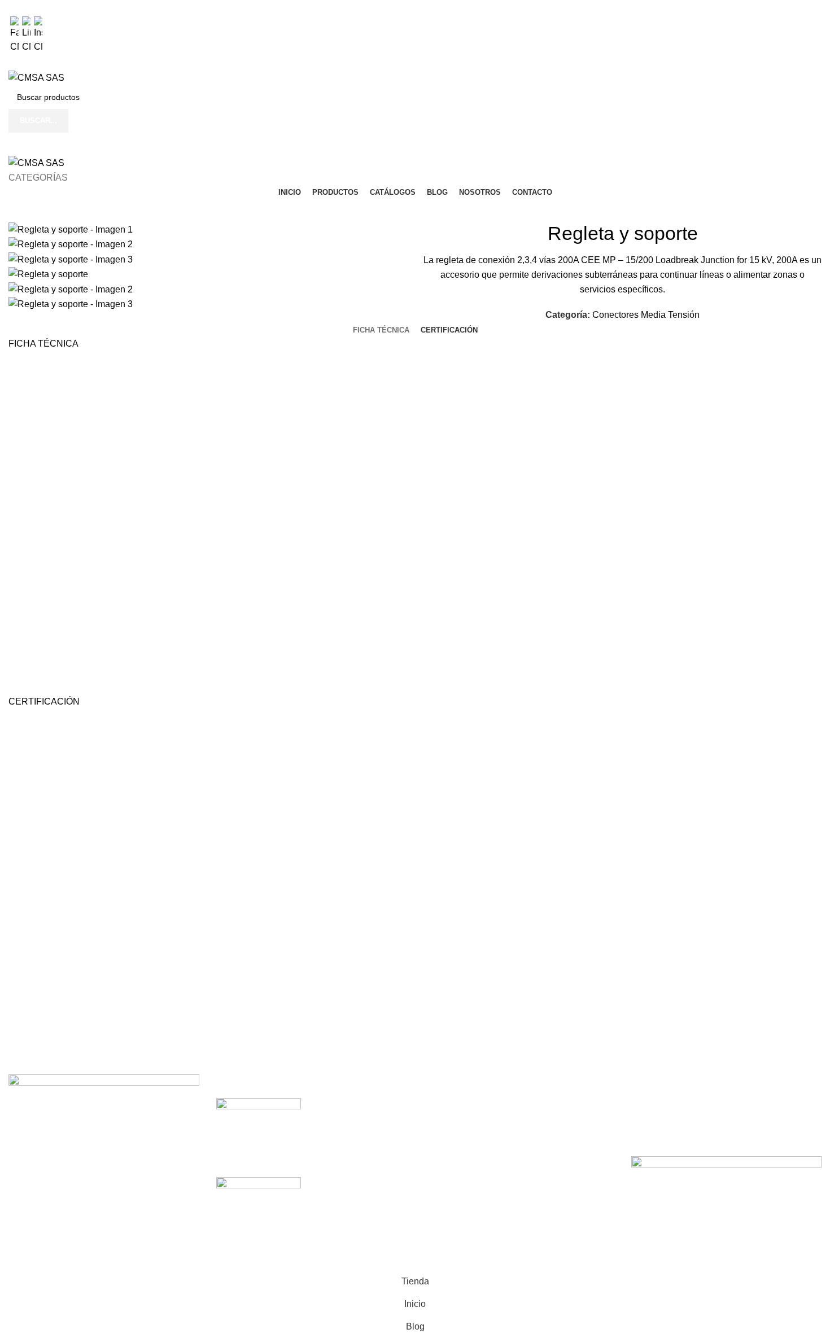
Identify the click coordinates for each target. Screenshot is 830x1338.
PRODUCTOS (452, 1125)
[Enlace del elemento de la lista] (103, 1190)
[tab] (381, 330)
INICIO (437, 1104)
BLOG (435, 1167)
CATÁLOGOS (451, 1146)
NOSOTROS (449, 1188)
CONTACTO (448, 1209)
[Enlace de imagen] (103, 1108)
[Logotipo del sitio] (36, 77)
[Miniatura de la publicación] (258, 1118)
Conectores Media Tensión (646, 315)
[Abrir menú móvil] (415, 144)
